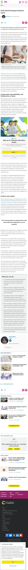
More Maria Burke (5, 353)
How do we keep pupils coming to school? (19, 356)
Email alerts (4, 496)
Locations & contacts (6, 518)
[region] (13, 556)
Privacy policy (5, 528)
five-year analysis (14, 73)
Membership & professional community (9, 510)
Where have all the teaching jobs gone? (18, 374)
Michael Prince (18, 479)
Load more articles (14, 425)
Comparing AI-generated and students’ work (19, 365)
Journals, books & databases (7, 514)
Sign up (13, 152)
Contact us (3, 492)
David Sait (17, 420)
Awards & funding (5, 523)
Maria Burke (8, 16)
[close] (27, 19)
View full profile (8, 347)
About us (12, 494)
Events (3, 517)
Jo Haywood (17, 472)
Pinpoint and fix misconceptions (17, 477)
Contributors (4, 494)
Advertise (4, 525)
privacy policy (13, 157)
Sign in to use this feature (21, 19)
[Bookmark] (26, 22)
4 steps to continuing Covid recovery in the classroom (16, 399)
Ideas (2, 5)
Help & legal (4, 527)
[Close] (24, 544)
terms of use (23, 155)
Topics (10, 492)
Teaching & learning (6, 522)
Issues (17, 492)
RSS (11, 496)
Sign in (10, 449)
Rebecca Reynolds (21, 462)
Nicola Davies (21, 410)
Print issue (20, 494)
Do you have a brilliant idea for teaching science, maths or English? (17, 416)
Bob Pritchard (21, 401)
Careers (3, 520)
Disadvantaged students (8, 384)
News (3, 515)
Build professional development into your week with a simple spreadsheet (17, 469)
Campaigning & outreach (7, 512)
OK (13, 562)
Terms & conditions (6, 530)
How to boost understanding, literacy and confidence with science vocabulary (16, 459)
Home (3, 507)
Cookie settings (13, 565)
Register (17, 449)
